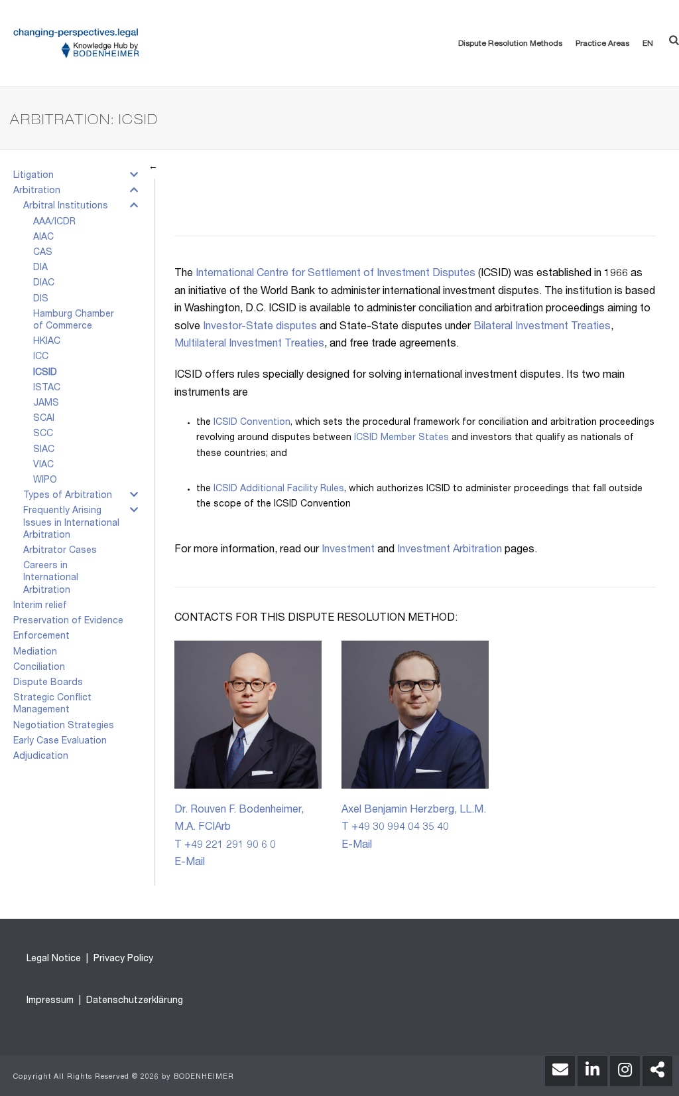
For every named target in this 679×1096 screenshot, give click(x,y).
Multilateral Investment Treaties (249, 344)
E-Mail (189, 863)
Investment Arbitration (449, 550)
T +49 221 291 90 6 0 (225, 845)
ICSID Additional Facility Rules (279, 489)
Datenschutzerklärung (133, 1001)
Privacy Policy (122, 959)
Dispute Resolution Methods (510, 44)
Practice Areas (602, 44)
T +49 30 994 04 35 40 (395, 827)
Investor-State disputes (260, 327)
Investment (348, 550)
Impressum (50, 1001)
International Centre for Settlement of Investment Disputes (335, 274)
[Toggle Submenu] (134, 177)
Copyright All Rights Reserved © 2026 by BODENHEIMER (123, 1077)
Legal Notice (54, 959)
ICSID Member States (401, 438)
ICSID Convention (252, 423)
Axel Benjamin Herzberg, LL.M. (413, 810)
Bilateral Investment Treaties (542, 327)
